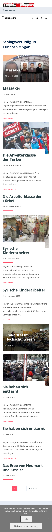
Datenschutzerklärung (26, 526)
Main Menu (10, 10)
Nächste (33, 488)
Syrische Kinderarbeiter (16, 250)
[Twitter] (37, 18)
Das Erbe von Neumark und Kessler (23, 467)
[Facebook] (33, 18)
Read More (10, 118)
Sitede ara (10, 17)
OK (26, 518)
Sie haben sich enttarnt (15, 389)
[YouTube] (45, 18)
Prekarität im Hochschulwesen (20, 337)
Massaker (13, 70)
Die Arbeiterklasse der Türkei (19, 157)
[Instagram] (41, 18)
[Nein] (48, 518)
